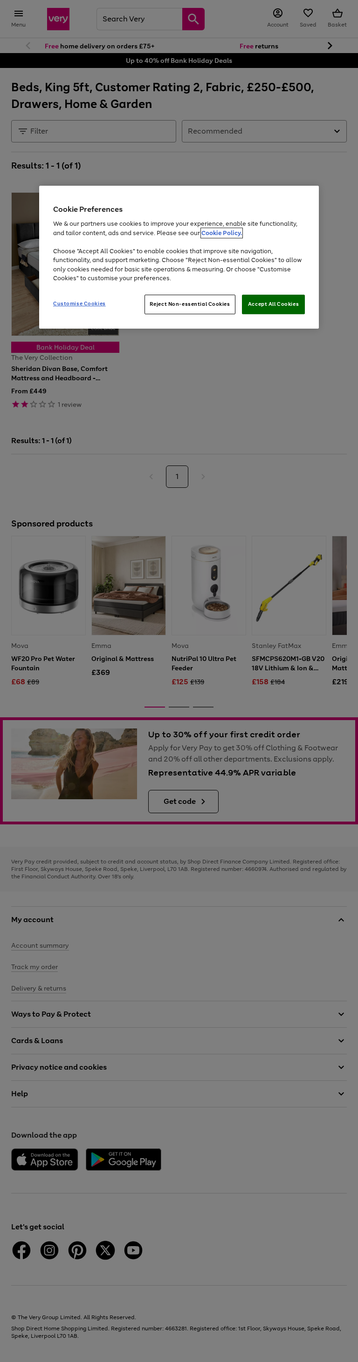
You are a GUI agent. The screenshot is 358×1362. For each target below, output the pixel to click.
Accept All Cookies (273, 304)
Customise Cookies (79, 303)
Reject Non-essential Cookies (190, 304)
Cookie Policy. (221, 233)
